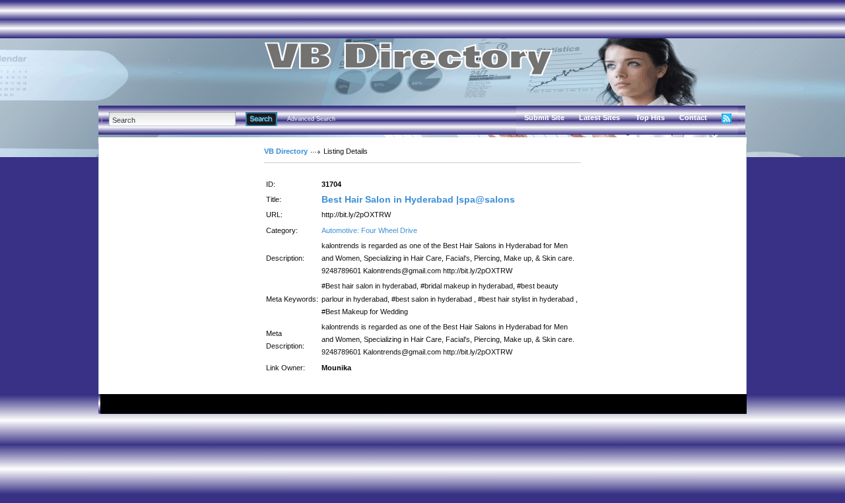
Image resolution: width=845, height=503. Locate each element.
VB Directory (286, 151)
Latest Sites (599, 117)
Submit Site (544, 117)
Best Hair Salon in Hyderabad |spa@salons (418, 199)
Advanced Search (311, 119)
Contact (693, 117)
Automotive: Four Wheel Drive (369, 230)
